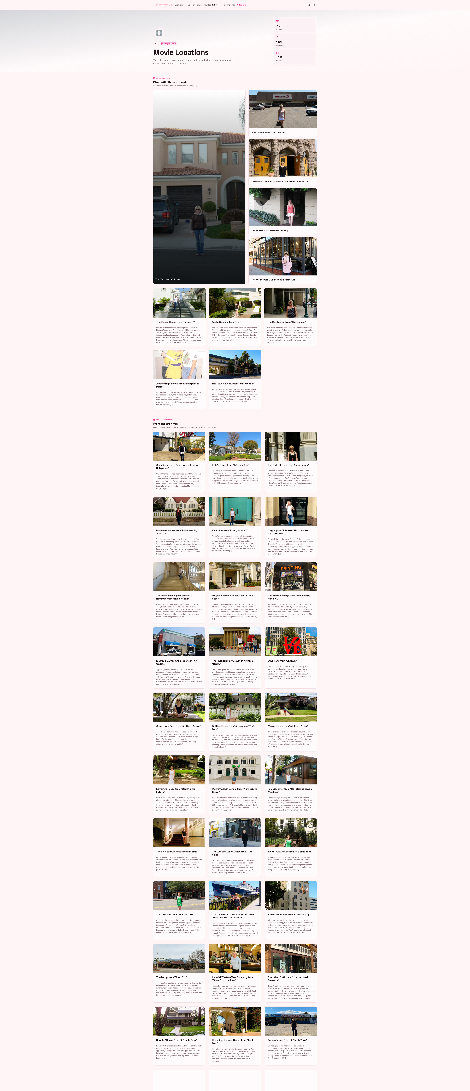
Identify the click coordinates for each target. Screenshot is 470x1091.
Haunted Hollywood (212, 5)
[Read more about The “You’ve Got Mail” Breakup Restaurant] (283, 260)
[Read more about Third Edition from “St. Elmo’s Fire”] (179, 910)
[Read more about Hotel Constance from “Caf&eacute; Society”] (291, 910)
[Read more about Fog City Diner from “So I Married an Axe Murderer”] (291, 784)
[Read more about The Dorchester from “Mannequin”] (290, 317)
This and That (229, 5)
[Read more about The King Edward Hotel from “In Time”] (179, 847)
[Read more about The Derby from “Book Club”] (179, 973)
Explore (242, 5)
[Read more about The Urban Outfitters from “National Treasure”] (291, 973)
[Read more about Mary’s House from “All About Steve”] (291, 722)
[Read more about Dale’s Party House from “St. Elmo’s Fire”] (291, 847)
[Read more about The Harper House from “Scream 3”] (179, 317)
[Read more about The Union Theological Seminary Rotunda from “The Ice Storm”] (179, 592)
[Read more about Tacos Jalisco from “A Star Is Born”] (291, 1036)
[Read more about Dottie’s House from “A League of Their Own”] (235, 722)
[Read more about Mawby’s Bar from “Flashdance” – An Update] (179, 657)
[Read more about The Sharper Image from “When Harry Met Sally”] (291, 592)
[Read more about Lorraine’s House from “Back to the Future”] (179, 784)
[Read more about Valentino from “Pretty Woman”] (235, 527)
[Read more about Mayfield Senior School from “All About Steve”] (235, 592)
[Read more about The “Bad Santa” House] (199, 187)
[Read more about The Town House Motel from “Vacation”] (235, 379)
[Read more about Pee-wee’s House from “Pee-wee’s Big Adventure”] (179, 527)
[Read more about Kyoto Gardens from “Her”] (235, 317)
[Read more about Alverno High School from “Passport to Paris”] (179, 379)
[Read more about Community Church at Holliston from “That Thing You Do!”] (283, 162)
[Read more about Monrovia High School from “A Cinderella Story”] (235, 784)
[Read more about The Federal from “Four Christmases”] (291, 462)
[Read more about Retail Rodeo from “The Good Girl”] (283, 113)
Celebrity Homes (195, 5)
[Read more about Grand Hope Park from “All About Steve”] (179, 722)
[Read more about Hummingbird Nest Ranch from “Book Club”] (235, 1036)
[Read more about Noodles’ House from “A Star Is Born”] (179, 1036)
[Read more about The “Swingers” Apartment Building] (283, 211)
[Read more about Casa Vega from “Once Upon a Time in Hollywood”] (179, 462)
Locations (179, 5)
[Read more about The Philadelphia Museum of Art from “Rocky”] (235, 657)
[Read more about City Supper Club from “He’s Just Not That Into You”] (291, 527)
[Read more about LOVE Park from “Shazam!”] (291, 657)
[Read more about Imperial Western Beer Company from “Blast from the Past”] (235, 973)
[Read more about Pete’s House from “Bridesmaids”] (235, 462)
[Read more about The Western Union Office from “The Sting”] (235, 847)
